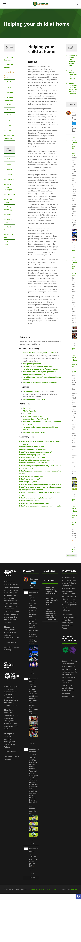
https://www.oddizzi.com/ (29, 500)
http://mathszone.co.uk (32, 416)
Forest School (7, 243)
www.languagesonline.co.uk (34, 399)
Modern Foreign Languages (8, 187)
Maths (9, 164)
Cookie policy (33, 889)
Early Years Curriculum (9, 58)
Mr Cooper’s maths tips (9, 136)
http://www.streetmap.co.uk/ (31, 476)
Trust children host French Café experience (73, 74)
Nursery (9, 87)
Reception (10, 92)
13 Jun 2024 (74, 523)
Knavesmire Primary (74, 141)
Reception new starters (9, 98)
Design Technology (8, 208)
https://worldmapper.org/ (29, 479)
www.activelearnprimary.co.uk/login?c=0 (39, 353)
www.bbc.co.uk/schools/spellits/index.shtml (40, 382)
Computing (11, 194)
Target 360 (27, 408)
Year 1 (9, 105)
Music (9, 214)
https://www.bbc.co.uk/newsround (33, 463)
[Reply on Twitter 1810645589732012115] (72, 243)
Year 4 (9, 120)
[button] (78, 896)
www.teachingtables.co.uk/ (34, 432)
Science (9, 169)
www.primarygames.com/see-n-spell (37, 366)
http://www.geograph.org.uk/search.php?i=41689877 (40, 484)
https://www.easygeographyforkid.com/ (35, 498)
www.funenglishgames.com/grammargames (40, 369)
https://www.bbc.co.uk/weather (32, 457)
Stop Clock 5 (27, 413)
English (9, 159)
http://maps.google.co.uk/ (29, 482)
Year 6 (9, 130)
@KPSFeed (74, 148)
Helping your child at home (9, 74)
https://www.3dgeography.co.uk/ (32, 455)
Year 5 (9, 125)
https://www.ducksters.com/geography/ (35, 452)
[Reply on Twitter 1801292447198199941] (72, 543)
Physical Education (8, 221)
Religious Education (8, 228)
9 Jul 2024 (73, 154)
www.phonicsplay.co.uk (32, 364)
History (9, 174)
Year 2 (9, 110)
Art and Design (8, 200)
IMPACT (74, 889)
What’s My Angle (29, 411)
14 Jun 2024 (74, 274)
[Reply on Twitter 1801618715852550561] (72, 492)
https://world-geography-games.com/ (34, 503)
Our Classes (11, 82)
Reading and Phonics (8, 66)
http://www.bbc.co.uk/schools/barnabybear (36, 460)
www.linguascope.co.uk (32, 391)
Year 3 (9, 115)
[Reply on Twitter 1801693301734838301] (72, 341)
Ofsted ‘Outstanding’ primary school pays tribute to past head (73, 88)
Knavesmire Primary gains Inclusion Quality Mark (73, 60)
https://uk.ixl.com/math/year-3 (35, 419)
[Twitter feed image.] (74, 230)
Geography (11, 179)
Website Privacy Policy (47, 889)
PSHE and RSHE (8, 235)
